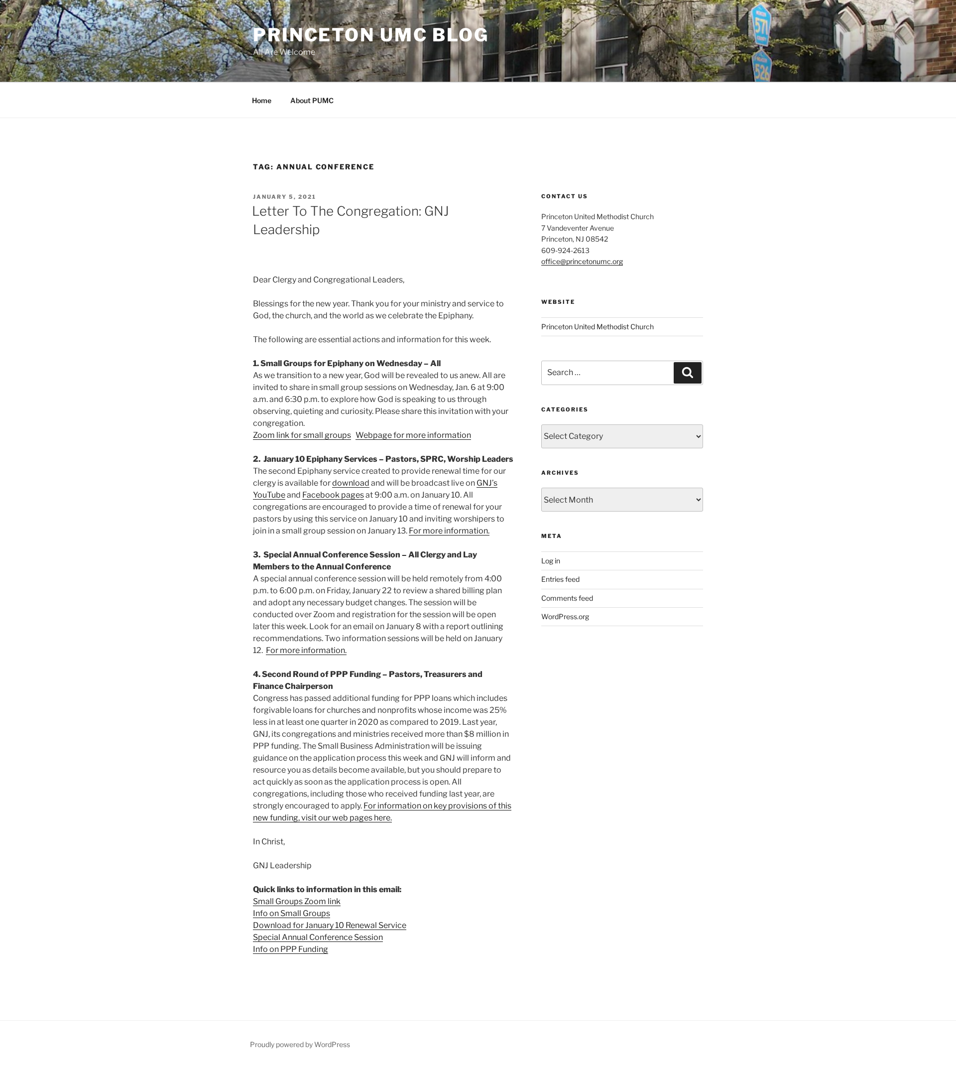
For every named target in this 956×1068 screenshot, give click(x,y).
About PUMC (312, 100)
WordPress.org (565, 616)
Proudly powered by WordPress (300, 1044)
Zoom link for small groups (302, 435)
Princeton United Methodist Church (597, 326)
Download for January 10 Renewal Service (329, 925)
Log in (550, 560)
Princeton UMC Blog (371, 35)
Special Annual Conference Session (318, 937)
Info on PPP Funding (290, 949)
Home (261, 100)
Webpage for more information (413, 435)
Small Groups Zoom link (297, 901)
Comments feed (567, 598)
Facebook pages (333, 495)
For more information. (449, 530)
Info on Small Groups (291, 913)
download (350, 483)
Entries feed (560, 579)
